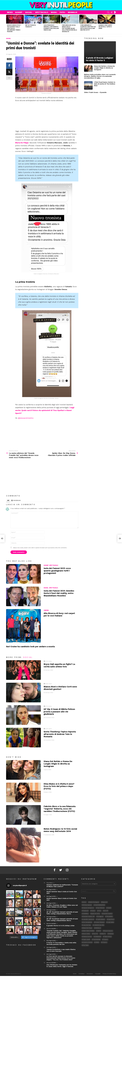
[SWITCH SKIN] (115, 12)
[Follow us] (111, 12)
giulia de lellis (96, 913)
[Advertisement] (47, 116)
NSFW (99, 931)
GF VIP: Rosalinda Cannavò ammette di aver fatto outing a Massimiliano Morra (62, 913)
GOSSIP (18, 12)
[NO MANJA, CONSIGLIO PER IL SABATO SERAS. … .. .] (37, 894)
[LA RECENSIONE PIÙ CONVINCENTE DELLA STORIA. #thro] (10, 930)
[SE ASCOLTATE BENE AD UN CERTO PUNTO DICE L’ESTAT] (28, 894)
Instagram (100, 916)
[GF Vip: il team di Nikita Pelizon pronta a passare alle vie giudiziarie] (23, 715)
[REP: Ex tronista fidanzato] (33, 19)
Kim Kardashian (87, 922)
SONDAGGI (98, 936)
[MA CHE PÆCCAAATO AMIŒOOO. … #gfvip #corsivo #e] (28, 903)
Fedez (93, 910)
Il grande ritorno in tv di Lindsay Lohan (60, 925)
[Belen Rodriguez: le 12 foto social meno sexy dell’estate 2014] (23, 845)
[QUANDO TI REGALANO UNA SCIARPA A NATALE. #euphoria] (10, 903)
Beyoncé (104, 902)
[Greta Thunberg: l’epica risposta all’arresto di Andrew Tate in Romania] (23, 737)
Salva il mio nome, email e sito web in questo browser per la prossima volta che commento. (40, 547)
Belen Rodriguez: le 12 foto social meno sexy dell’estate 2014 (60, 830)
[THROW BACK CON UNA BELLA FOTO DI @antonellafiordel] (19, 894)
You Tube (85, 945)
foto (99, 910)
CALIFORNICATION (100, 905)
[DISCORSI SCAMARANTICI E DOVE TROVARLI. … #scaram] (37, 930)
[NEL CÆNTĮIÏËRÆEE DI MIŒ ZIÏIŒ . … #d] (37, 903)
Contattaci (81, 973)
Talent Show (107, 936)
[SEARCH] (108, 12)
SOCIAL (28, 12)
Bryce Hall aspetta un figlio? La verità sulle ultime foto (59, 665)
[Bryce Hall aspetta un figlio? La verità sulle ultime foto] (23, 670)
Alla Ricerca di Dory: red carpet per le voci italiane (59, 614)
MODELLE (98, 928)
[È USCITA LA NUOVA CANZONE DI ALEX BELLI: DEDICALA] (37, 912)
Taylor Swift (86, 939)
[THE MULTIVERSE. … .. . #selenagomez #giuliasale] (28, 921)
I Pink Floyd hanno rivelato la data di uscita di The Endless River (104, 83)
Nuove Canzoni (108, 931)
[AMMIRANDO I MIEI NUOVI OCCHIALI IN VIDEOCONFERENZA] (10, 912)
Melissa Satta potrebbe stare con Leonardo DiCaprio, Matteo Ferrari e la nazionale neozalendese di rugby (100, 76)
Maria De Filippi (21, 143)
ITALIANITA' (109, 916)
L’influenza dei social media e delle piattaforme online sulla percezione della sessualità (69, 28)
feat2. (109, 908)
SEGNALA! (72, 12)
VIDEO (97, 942)
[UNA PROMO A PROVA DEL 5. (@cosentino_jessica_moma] (28, 930)
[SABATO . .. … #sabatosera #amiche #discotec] (19, 930)
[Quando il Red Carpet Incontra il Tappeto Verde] (106, 19)
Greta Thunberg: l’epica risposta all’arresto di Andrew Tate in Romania (60, 734)
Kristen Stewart (99, 922)
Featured (85, 910)
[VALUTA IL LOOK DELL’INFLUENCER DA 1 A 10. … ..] (10, 921)
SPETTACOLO (41, 12)
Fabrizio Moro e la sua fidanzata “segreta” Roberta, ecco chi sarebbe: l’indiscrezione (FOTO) (59, 808)
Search (114, 891)
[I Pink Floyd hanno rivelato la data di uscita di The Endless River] (88, 85)
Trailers (106, 939)
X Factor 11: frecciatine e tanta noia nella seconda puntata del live (61, 943)
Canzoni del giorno (88, 908)
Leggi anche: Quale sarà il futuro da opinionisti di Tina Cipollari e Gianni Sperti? (44, 410)
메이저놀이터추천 (51, 889)
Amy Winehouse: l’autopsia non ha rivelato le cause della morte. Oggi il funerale (62, 965)
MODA (54, 12)
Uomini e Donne (87, 942)
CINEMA (46, 610)
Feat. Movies (100, 908)
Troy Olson (50, 882)
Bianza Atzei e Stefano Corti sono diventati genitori (60, 687)
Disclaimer (90, 973)
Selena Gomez (87, 936)
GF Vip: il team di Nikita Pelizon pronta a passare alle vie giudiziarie (59, 711)
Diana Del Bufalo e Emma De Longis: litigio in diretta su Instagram (58, 763)
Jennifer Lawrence (88, 919)
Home (74, 973)
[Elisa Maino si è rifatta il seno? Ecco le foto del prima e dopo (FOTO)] (23, 792)
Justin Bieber (101, 919)
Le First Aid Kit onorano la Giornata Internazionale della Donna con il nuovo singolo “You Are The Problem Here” (61, 958)
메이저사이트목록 (51, 923)
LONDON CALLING (99, 925)
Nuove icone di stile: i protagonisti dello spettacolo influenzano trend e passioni (14, 28)
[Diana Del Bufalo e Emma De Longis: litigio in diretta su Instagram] (23, 770)
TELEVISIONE (96, 939)
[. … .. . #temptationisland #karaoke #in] (28, 912)
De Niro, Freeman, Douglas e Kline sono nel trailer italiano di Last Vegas (62, 906)
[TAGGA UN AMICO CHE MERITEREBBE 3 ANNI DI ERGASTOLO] (37, 921)
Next (115, 24)
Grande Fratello (107, 913)
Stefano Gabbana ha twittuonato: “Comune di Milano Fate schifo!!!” (62, 885)
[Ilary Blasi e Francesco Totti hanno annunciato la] (19, 921)
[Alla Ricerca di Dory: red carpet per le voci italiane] (23, 626)
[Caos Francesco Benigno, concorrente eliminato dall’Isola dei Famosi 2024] (51, 19)
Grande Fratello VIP (88, 916)
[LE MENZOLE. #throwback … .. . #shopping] (19, 912)
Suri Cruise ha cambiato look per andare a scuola (30, 646)
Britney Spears (87, 905)
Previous (7, 24)
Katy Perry (111, 919)
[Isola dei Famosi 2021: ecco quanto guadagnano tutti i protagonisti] (23, 574)
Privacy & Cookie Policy (109, 973)
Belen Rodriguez (94, 902)
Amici (84, 902)
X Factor (104, 942)
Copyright (97, 973)
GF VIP (106, 910)
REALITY (103, 933)
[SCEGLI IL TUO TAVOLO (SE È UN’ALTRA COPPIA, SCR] (10, 894)
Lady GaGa (111, 922)
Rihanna (111, 933)
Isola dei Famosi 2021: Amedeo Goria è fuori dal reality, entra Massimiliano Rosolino (59, 593)
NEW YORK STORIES (88, 931)
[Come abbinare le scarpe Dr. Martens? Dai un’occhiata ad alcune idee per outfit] (88, 19)
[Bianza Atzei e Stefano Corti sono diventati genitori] (23, 692)
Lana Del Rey (87, 925)
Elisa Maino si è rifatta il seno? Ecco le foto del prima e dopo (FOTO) (59, 786)
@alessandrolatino (25, 418)
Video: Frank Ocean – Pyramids (95, 92)
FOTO (62, 12)
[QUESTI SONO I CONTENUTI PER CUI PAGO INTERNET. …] (19, 903)
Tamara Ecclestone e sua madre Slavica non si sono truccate (61, 950)
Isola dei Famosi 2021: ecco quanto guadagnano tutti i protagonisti (57, 570)
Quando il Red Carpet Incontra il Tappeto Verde (105, 27)
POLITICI (95, 933)
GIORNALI (85, 913)
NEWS (10, 12)
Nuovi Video (86, 933)
